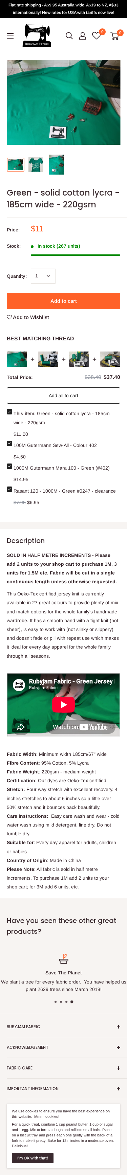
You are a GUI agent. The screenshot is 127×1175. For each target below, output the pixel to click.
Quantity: (17, 276)
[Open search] (69, 36)
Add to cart (63, 301)
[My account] (82, 36)
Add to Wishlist (30, 317)
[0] (114, 36)
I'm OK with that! (32, 1158)
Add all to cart (63, 395)
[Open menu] (10, 36)
